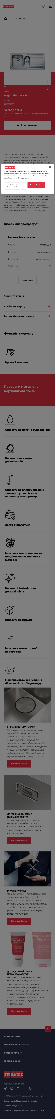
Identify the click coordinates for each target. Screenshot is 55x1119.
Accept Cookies (36, 185)
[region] (27, 179)
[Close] (50, 167)
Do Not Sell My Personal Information (15, 186)
